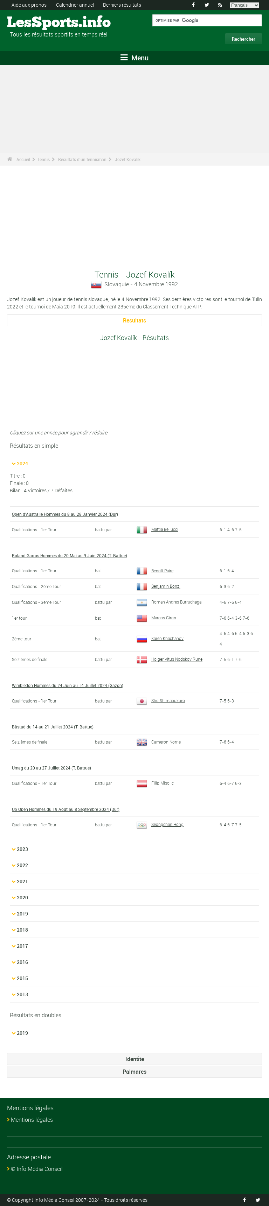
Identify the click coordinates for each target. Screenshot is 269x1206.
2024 (22, 463)
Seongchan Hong (167, 824)
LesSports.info (33, 22)
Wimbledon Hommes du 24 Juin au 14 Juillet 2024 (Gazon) (67, 685)
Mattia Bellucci (164, 529)
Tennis (43, 159)
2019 (22, 913)
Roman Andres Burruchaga (176, 602)
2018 (22, 929)
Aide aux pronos (29, 4)
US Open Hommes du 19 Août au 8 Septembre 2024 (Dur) (65, 809)
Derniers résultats (122, 4)
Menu (139, 57)
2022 (22, 865)
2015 (22, 978)
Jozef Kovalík (127, 159)
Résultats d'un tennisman (82, 159)
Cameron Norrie (166, 742)
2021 (22, 881)
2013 (22, 994)
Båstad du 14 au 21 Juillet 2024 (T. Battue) (53, 726)
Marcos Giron (163, 617)
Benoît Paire (162, 570)
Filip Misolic (162, 783)
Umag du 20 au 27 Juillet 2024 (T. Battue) (51, 768)
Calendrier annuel (75, 4)
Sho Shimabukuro (168, 700)
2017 (22, 945)
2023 (22, 849)
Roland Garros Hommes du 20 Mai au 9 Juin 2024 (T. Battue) (69, 555)
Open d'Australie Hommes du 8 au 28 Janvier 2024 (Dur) (65, 514)
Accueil (23, 159)
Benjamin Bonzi (165, 586)
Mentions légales (32, 1120)
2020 (22, 897)
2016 (22, 962)
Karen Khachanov (167, 638)
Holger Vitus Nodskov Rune (176, 659)
